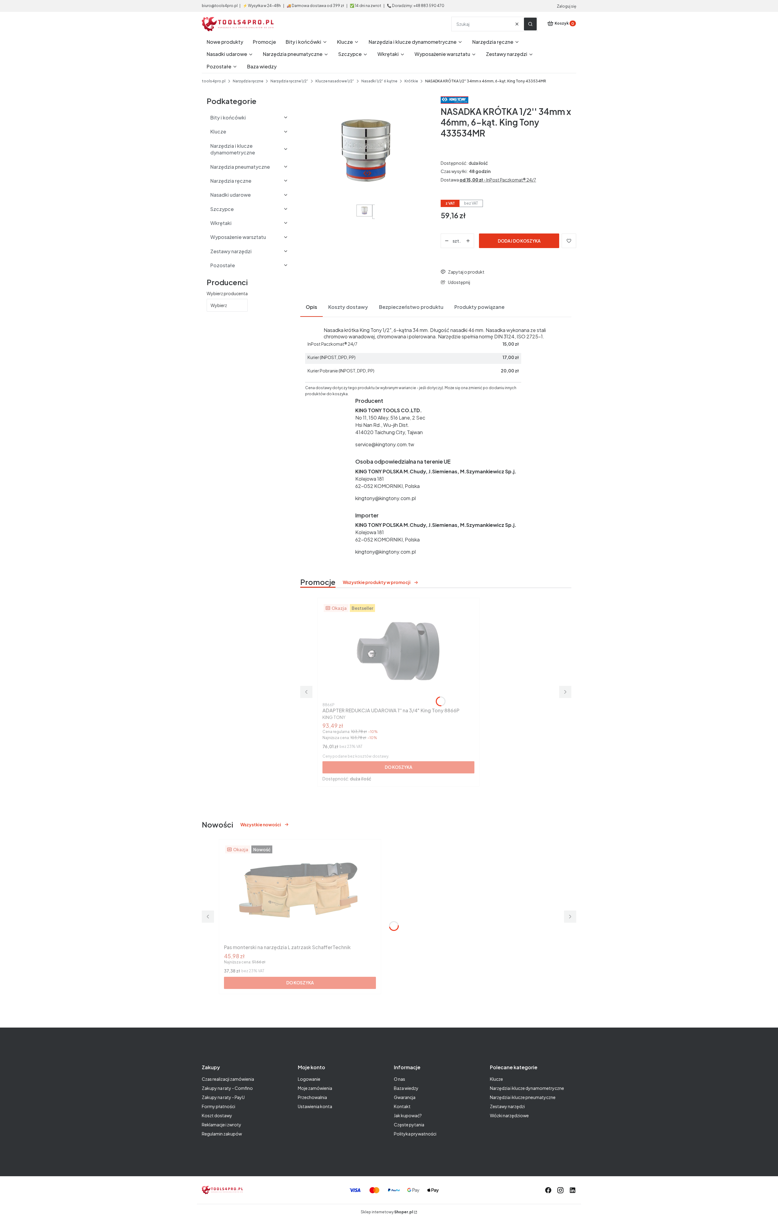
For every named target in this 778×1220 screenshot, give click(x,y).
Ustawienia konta (315, 1106)
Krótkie (411, 81)
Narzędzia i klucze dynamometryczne (527, 1088)
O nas (399, 1079)
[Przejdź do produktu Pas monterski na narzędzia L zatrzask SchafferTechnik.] (300, 893)
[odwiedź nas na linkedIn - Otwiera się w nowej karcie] (572, 1190)
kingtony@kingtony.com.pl (385, 498)
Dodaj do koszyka (519, 241)
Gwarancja (404, 1097)
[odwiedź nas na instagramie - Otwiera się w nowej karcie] (560, 1190)
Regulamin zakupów (222, 1133)
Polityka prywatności (415, 1133)
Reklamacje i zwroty (221, 1124)
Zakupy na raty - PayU (223, 1097)
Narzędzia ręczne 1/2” (289, 81)
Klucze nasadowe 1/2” (334, 81)
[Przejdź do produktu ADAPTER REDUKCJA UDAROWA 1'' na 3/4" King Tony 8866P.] (398, 651)
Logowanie (309, 1079)
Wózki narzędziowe (509, 1115)
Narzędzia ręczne (248, 81)
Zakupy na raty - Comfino (227, 1088)
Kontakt (402, 1106)
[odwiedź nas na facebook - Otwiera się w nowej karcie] (548, 1190)
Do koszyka (398, 767)
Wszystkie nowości (260, 824)
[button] (530, 24)
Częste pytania (409, 1124)
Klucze (496, 1079)
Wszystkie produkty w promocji (377, 582)
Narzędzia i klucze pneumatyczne (523, 1097)
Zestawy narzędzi (507, 1106)
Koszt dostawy (217, 1115)
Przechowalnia (312, 1097)
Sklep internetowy (387, 1212)
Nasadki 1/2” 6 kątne (379, 81)
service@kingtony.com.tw (384, 444)
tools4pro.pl (213, 81)
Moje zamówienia (315, 1088)
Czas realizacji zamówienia (228, 1079)
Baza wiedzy (406, 1088)
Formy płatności (218, 1106)
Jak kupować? (408, 1115)
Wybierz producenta (227, 293)
